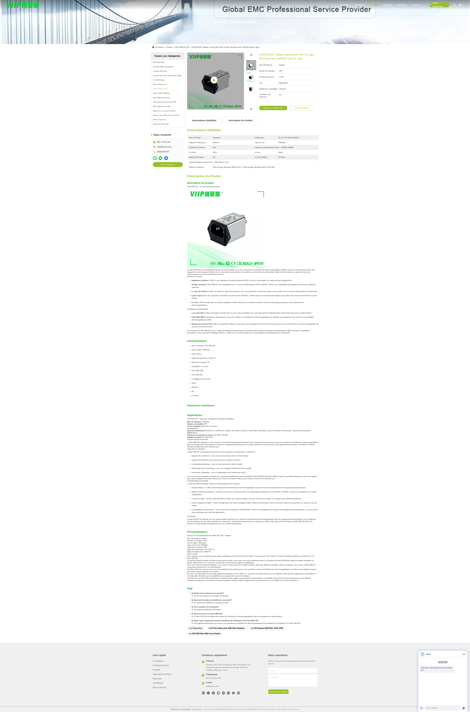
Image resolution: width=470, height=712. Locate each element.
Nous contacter (159, 687)
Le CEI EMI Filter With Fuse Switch (205, 634)
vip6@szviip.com (164, 147)
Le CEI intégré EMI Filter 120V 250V (267, 628)
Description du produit (241, 120)
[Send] (464, 708)
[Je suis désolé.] (155, 158)
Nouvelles (157, 679)
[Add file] (421, 708)
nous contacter (418, 5)
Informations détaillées (204, 120)
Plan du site (197, 709)
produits (374, 5)
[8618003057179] (233, 694)
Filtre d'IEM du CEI (182, 47)
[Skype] (166, 158)
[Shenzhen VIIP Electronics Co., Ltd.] (22, 5)
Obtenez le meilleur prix (273, 108)
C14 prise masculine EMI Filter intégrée (227, 628)
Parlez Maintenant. (438, 4)
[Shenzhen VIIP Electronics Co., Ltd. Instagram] (218, 694)
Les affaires (158, 683)
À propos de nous (361, 5)
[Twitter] (208, 694)
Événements (403, 5)
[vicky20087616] (238, 694)
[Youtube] (223, 694)
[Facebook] (213, 694)
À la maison (346, 5)
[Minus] (463, 654)
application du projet (388, 5)
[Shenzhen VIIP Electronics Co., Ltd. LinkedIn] (228, 694)
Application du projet (162, 674)
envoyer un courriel (278, 692)
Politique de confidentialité (180, 709)
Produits (169, 47)
